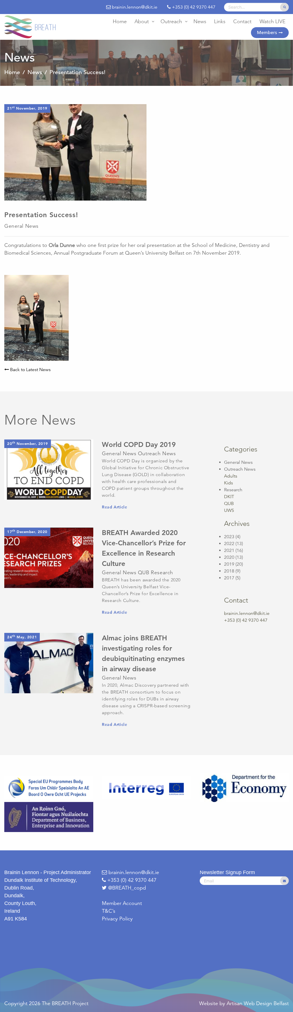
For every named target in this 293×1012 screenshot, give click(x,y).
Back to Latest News (30, 370)
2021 (229, 550)
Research (233, 490)
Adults (230, 476)
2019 (229, 564)
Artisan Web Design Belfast (258, 1003)
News (199, 21)
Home (120, 21)
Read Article (114, 507)
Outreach (171, 21)
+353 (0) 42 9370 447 (131, 880)
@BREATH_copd (127, 888)
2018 (229, 571)
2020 (229, 557)
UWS (229, 510)
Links (219, 21)
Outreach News (240, 469)
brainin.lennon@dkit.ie (247, 613)
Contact (242, 21)
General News (238, 462)
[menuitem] (120, 21)
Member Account (122, 903)
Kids (228, 483)
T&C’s (108, 911)
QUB (229, 503)
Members (267, 32)
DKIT (229, 497)
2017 (229, 578)
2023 (229, 537)
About (141, 21)
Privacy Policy (117, 919)
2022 (229, 543)
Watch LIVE (273, 21)
